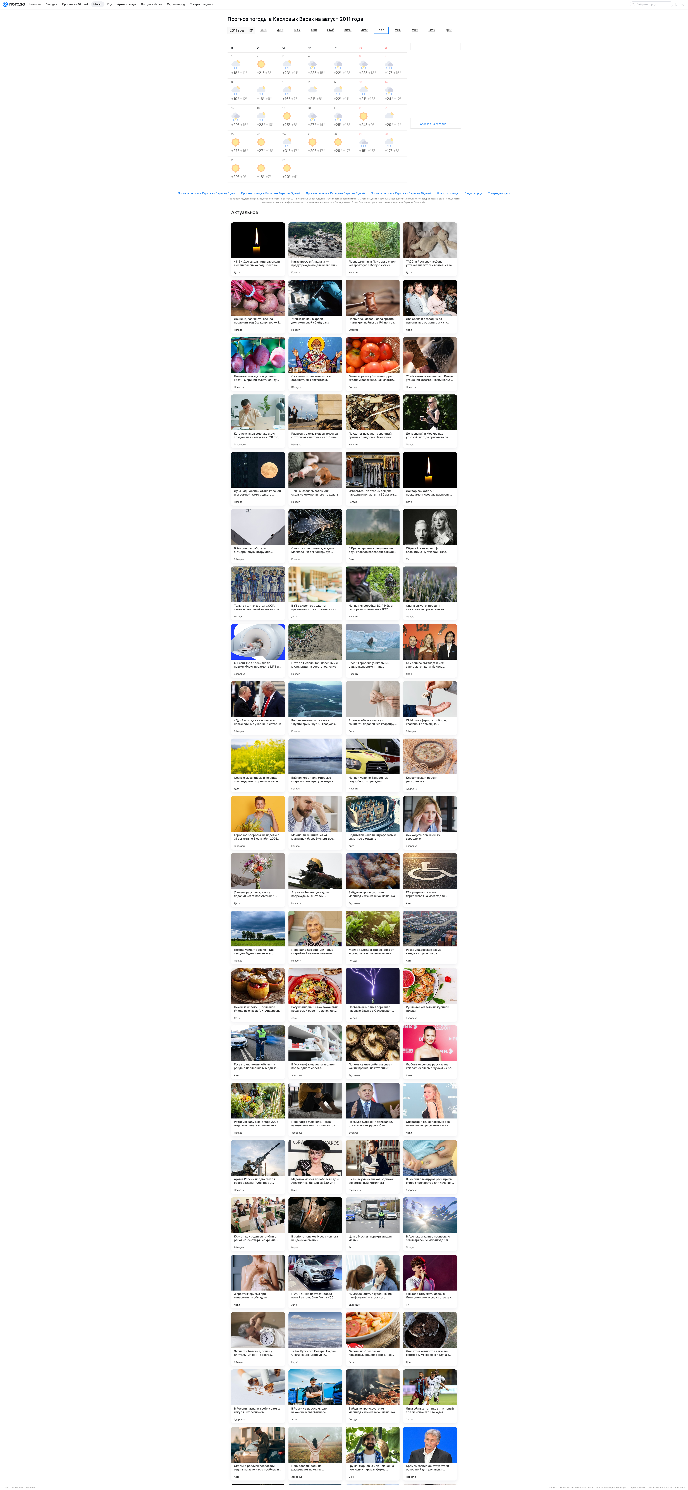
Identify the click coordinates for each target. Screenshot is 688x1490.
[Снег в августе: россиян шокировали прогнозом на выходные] (430, 593)
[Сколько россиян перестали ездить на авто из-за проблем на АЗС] (258, 1454)
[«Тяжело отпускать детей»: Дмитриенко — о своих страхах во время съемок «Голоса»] (430, 1281)
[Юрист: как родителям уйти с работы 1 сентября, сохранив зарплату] (258, 1224)
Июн (348, 30)
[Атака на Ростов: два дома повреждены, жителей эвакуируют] (315, 880)
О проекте (552, 1487)
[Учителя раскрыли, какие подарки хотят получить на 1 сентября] (258, 880)
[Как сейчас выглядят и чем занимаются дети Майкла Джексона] (430, 651)
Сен (398, 30)
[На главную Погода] (16, 4)
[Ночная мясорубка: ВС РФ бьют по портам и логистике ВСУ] (373, 593)
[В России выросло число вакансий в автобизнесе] (315, 1396)
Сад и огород (473, 193)
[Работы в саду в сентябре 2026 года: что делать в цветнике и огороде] (258, 1109)
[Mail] (5, 4)
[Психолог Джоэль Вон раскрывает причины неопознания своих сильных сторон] (315, 1454)
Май (330, 30)
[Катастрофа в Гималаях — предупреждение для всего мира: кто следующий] (315, 249)
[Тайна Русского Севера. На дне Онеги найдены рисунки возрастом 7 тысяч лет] (315, 1339)
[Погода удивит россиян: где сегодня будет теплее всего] (258, 937)
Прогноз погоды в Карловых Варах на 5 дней (270, 193)
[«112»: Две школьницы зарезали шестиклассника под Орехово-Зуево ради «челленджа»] (258, 249)
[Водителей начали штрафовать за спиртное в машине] (373, 823)
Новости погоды (447, 193)
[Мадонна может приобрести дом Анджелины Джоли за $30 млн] (315, 1167)
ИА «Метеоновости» (674, 1487)
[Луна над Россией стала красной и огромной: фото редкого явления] (258, 479)
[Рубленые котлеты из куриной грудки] (430, 995)
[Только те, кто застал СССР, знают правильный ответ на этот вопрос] (258, 593)
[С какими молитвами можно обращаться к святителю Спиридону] (315, 364)
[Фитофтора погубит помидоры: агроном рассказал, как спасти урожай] (373, 364)
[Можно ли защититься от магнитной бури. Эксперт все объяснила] (315, 823)
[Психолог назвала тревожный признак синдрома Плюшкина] (373, 421)
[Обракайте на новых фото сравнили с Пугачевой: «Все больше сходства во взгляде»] (430, 536)
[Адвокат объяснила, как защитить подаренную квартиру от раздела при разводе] (373, 708)
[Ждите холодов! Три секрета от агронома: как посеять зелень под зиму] (373, 937)
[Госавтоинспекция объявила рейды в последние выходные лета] (258, 1052)
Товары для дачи (499, 193)
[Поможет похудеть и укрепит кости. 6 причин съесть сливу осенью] (258, 364)
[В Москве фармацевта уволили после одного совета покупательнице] (315, 1052)
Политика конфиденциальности (576, 1487)
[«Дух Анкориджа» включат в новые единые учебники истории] (258, 708)
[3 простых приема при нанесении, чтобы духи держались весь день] (258, 1281)
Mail (6, 1487)
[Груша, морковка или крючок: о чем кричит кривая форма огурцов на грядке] (373, 1454)
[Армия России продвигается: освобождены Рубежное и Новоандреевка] (258, 1167)
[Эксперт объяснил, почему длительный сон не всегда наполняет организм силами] (258, 1339)
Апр (314, 30)
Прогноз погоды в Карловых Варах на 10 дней (401, 193)
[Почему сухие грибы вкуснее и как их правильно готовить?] (373, 1052)
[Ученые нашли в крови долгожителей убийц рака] (315, 307)
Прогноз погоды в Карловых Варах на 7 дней (335, 193)
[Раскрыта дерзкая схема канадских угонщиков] (430, 937)
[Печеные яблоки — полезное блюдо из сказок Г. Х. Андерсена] (258, 995)
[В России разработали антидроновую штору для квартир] (258, 536)
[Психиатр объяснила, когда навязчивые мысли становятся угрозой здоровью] (315, 1109)
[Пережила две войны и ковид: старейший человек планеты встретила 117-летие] (315, 937)
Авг (381, 30)
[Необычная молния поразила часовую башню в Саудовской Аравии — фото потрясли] (373, 995)
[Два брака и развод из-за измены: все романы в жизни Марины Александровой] (430, 307)
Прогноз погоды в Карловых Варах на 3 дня (206, 193)
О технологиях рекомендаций (611, 1487)
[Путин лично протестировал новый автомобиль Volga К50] (315, 1281)
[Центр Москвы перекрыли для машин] (373, 1224)
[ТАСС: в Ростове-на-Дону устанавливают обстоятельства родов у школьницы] (430, 249)
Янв (263, 30)
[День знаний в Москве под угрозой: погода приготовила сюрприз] (430, 421)
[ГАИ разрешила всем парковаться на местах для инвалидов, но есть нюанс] (430, 880)
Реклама (30, 1487)
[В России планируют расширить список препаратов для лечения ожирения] (430, 1167)
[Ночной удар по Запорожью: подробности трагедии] (373, 765)
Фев (280, 30)
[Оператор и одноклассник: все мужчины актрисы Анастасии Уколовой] (430, 1109)
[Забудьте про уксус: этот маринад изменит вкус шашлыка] (373, 880)
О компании (17, 1487)
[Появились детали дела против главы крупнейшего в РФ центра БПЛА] (373, 307)
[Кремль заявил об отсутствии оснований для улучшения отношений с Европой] (430, 1454)
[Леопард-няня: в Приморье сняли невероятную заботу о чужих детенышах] (373, 249)
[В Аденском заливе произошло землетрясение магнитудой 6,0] (430, 1224)
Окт (415, 30)
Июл (364, 30)
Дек (449, 30)
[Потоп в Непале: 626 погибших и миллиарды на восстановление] (315, 651)
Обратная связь (638, 1487)
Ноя (432, 30)
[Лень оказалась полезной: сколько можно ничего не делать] (315, 479)
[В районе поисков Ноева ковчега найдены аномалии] (315, 1224)
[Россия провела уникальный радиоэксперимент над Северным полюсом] (373, 651)
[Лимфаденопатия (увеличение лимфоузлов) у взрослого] (373, 1281)
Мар (297, 30)
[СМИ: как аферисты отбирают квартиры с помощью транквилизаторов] (430, 708)
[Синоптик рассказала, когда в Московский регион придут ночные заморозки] (315, 536)
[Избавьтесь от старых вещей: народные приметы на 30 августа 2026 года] (373, 479)
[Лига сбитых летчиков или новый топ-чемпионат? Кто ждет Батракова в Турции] (430, 1396)
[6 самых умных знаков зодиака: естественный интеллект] (373, 1167)
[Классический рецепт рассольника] (430, 765)
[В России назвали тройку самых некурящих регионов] (258, 1396)
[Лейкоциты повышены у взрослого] (430, 823)
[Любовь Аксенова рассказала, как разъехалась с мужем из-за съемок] (430, 1052)
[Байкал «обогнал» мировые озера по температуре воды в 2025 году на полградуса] (315, 765)
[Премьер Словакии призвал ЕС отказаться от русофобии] (373, 1109)
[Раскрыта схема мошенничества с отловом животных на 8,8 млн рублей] (315, 421)
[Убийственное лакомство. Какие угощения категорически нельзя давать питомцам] (430, 364)
